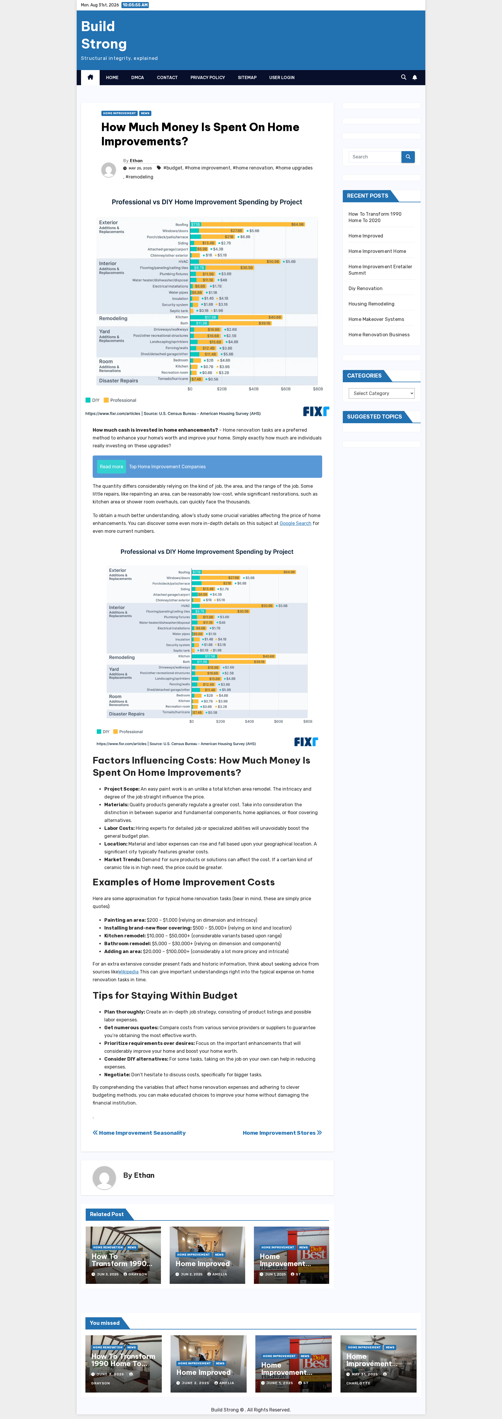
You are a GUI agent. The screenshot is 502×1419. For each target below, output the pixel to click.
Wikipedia (128, 972)
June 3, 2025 (111, 1374)
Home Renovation (108, 1247)
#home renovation (253, 168)
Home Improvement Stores (280, 1133)
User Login (282, 77)
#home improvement (207, 168)
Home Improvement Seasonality (142, 1133)
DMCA (137, 77)
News (145, 113)
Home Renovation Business (379, 334)
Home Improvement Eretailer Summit (375, 1363)
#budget (172, 168)
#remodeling (139, 177)
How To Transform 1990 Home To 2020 (119, 1263)
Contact (167, 77)
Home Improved (202, 1263)
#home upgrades (294, 168)
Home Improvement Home (282, 1263)
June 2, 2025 (196, 1383)
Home (112, 77)
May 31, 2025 (365, 1374)
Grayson (137, 1274)
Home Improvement (119, 113)
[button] (403, 77)
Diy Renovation (366, 288)
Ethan (136, 160)
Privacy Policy (208, 77)
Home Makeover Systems (376, 319)
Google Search (295, 523)
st (298, 1274)
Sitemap (247, 77)
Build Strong (104, 35)
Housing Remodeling (372, 304)
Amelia (219, 1274)
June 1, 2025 (280, 1383)
